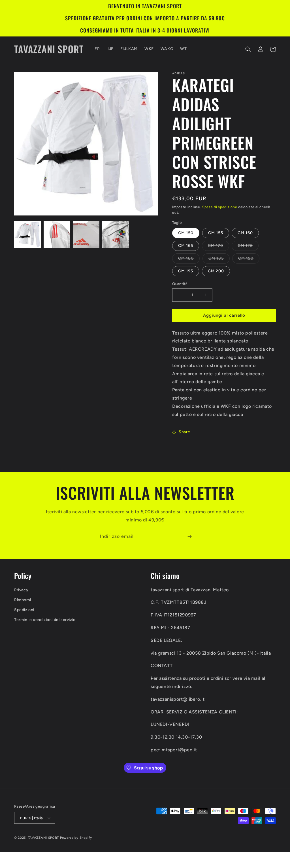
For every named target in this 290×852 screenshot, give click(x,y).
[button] (248, 49)
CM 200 (216, 271)
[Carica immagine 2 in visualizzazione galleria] (57, 234)
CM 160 (245, 232)
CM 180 (189, 260)
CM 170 (218, 247)
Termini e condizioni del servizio (45, 619)
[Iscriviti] (189, 536)
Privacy (21, 590)
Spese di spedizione (219, 207)
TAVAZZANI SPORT (43, 838)
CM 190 (248, 260)
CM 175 (248, 247)
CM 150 (185, 232)
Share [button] (184, 432)
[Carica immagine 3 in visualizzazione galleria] (86, 234)
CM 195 (185, 271)
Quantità (179, 284)
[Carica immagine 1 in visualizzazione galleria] (27, 234)
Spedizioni (24, 609)
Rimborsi (22, 600)
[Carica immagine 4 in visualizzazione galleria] (115, 234)
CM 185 (219, 260)
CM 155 (215, 232)
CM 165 (185, 245)
